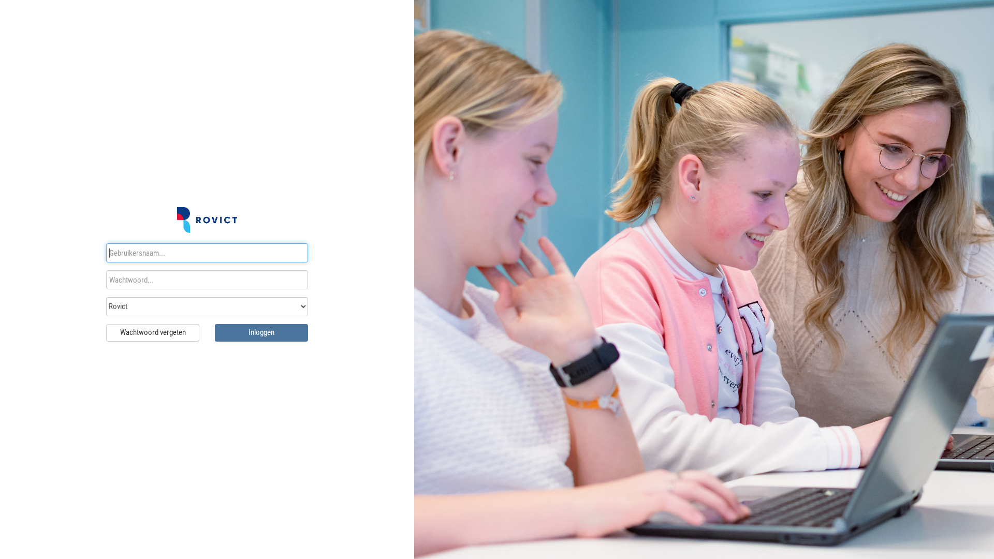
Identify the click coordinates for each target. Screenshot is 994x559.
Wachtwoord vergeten (153, 332)
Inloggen (261, 332)
